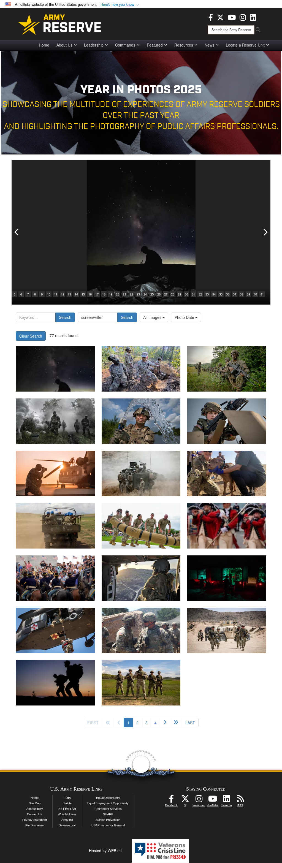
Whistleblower (67, 814)
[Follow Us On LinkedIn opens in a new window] (226, 800)
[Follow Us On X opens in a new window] (185, 800)
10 (48, 294)
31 (193, 294)
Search (65, 317)
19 (110, 294)
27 (165, 294)
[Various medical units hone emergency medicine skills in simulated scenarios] (226, 578)
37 (234, 294)
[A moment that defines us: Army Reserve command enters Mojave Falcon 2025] (141, 630)
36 (227, 294)
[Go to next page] (165, 722)
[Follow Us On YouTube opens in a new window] (212, 800)
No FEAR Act (67, 808)
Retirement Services (108, 808)
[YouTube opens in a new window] (232, 17)
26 (159, 294)
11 (55, 294)
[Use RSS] (240, 800)
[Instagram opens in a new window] (243, 17)
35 (221, 294)
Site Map (34, 803)
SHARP (108, 814)
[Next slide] (264, 232)
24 (145, 294)
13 (69, 294)
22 (131, 294)
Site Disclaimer (35, 825)
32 (200, 294)
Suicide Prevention (108, 819)
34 (214, 294)
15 (83, 294)
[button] (120, 4)
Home (44, 45)
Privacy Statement (34, 819)
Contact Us (34, 814)
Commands (125, 45)
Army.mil (67, 819)
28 (172, 294)
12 (62, 294)
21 (124, 294)
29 (179, 294)
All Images (152, 317)
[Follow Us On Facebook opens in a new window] (171, 800)
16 (90, 294)
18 (103, 294)
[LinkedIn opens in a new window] (253, 17)
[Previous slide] (17, 232)
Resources (183, 45)
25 (152, 294)
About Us (64, 45)
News (209, 45)
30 (186, 294)
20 (117, 294)
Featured (155, 45)
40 (255, 294)
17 (97, 294)
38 (241, 294)
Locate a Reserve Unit (245, 45)
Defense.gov (67, 825)
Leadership (94, 45)
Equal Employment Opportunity (108, 803)
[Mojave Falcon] (226, 630)
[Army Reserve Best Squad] (141, 682)
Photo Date (185, 317)
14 (76, 294)
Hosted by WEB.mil (105, 850)
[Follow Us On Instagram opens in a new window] (199, 800)
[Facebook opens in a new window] (210, 17)
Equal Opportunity (108, 797)
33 (207, 294)
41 (262, 294)
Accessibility (34, 808)
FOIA (67, 797)
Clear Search (30, 336)
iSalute (67, 803)
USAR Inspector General (108, 825)
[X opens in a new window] (220, 17)
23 (138, 294)
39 (248, 294)
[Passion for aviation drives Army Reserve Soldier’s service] (141, 578)
